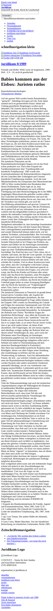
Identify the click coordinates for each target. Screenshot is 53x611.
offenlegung (6, 587)
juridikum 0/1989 (13, 64)
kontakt (4, 590)
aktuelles (5, 575)
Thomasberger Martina (11, 94)
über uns (5, 585)
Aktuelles (11, 23)
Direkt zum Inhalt (9, 2)
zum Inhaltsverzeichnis (17, 538)
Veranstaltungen (14, 26)
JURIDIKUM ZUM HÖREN (20, 31)
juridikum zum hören (16, 33)
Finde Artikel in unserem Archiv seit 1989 (19, 597)
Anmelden (5, 607)
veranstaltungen (8, 577)
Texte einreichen (8, 602)
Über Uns (11, 38)
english (10, 41)
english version (8, 592)
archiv (4, 582)
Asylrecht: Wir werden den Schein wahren (26, 536)
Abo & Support (8, 600)
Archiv (10, 36)
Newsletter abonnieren (11, 605)
